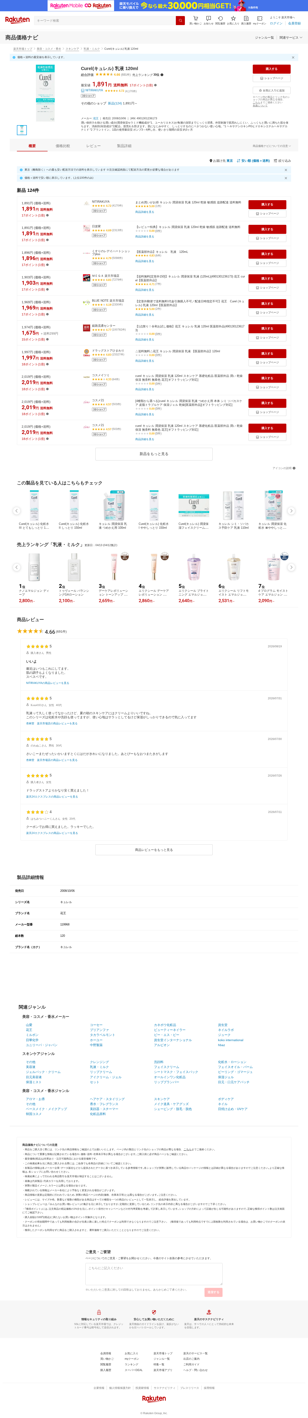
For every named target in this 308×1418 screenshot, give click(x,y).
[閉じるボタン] (293, 57)
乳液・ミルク (92, 48)
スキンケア (72, 48)
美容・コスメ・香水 (49, 48)
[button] (209, 20)
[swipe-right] (291, 510)
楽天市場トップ (22, 48)
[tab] (32, 146)
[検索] (180, 20)
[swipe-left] (16, 510)
